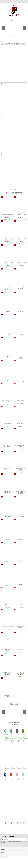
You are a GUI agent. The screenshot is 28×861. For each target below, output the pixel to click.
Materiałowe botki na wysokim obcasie (20, 287)
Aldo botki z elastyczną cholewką (20, 469)
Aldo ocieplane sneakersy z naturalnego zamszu (8, 446)
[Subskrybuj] (26, 839)
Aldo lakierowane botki (7, 559)
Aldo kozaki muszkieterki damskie (20, 537)
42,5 (10, 357)
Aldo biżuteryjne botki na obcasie (20, 604)
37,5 (19, 607)
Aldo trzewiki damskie (20, 400)
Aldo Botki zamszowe (7, 604)
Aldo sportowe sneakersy (20, 649)
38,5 (21, 607)
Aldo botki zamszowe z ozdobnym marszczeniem (7, 582)
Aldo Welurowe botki (20, 423)
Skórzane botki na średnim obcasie (7, 537)
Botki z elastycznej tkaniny (7, 377)
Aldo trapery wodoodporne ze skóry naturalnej (20, 446)
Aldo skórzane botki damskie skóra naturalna (20, 215)
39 (17, 381)
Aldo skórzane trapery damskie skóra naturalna (7, 215)
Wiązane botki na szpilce (7, 468)
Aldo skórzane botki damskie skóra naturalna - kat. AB (7, 263)
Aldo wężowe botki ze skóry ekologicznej (20, 492)
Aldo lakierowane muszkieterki (7, 310)
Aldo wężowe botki (20, 559)
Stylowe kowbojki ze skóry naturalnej (7, 333)
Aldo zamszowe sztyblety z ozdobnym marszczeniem (21, 673)
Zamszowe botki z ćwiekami (7, 626)
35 (18, 540)
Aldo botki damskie (7, 695)
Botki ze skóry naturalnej (20, 581)
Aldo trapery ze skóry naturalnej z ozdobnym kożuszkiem (20, 515)
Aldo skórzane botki (7, 491)
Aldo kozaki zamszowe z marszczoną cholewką (7, 515)
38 (20, 607)
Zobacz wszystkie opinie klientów (19, 827)
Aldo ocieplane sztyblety (20, 310)
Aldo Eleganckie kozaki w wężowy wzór (7, 673)
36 (18, 403)
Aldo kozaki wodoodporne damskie (7, 401)
